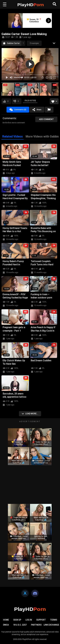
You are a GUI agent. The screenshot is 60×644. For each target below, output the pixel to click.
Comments (9, 118)
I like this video (7, 101)
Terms (53, 620)
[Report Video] (49, 110)
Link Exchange (51, 625)
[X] (25, 593)
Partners (36, 625)
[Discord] (34, 593)
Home (6, 620)
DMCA (6, 625)
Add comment (46, 119)
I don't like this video (18, 101)
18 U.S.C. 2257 (20, 625)
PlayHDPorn (27, 639)
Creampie (34, 43)
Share (39, 110)
